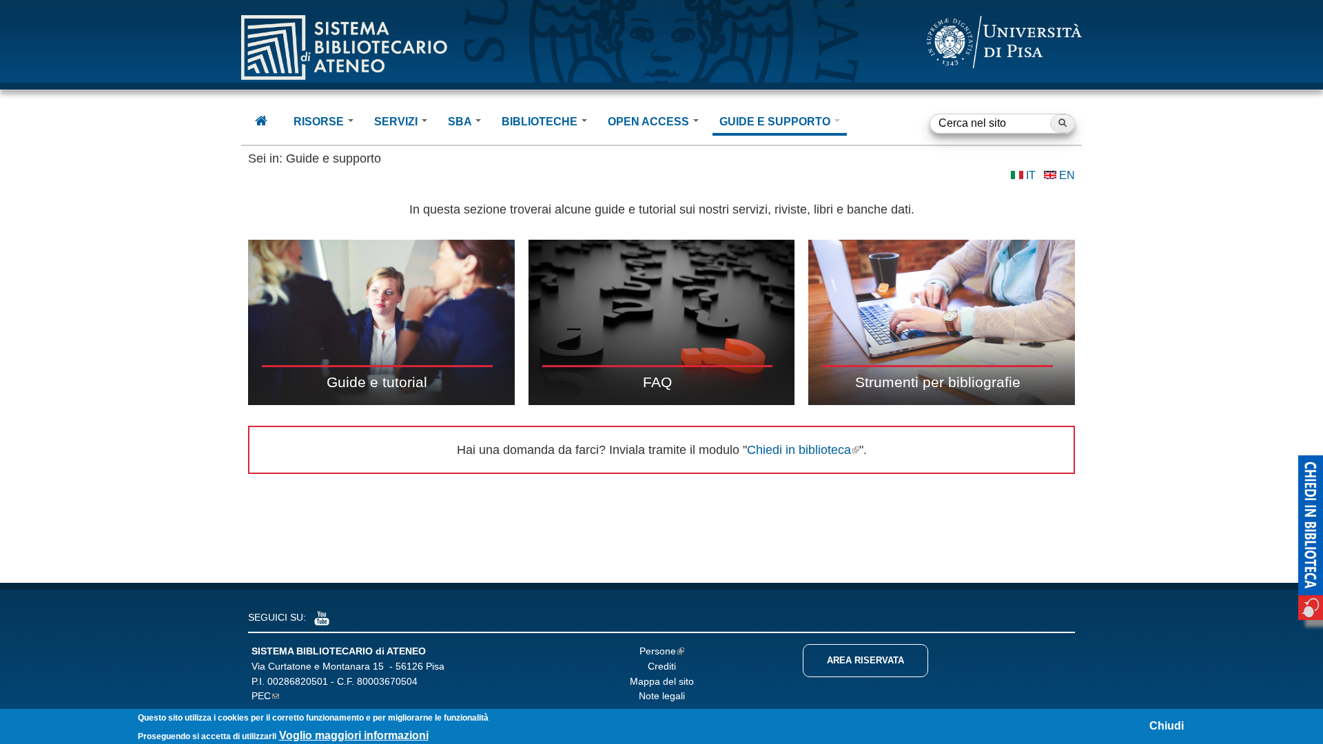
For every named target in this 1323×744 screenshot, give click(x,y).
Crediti (662, 666)
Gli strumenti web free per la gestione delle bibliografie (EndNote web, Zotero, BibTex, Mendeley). (942, 322)
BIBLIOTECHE (541, 121)
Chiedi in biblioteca (799, 450)
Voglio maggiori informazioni (354, 735)
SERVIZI (397, 121)
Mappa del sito (662, 681)
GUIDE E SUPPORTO (776, 121)
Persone (657, 651)
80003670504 (387, 681)
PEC (261, 695)
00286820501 (297, 681)
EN (1067, 175)
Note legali (662, 695)
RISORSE (320, 121)
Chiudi (1166, 726)
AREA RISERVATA (865, 660)
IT (1031, 175)
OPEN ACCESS (650, 121)
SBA (461, 121)
